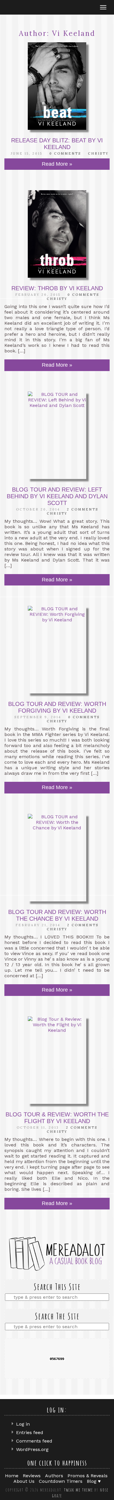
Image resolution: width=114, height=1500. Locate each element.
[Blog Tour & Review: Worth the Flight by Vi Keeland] (57, 1060)
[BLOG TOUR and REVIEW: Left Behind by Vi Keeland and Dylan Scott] (57, 435)
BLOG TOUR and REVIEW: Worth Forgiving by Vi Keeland (57, 707)
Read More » (57, 164)
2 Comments (82, 509)
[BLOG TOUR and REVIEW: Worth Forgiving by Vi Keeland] (57, 649)
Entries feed (29, 1432)
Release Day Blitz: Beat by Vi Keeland (57, 143)
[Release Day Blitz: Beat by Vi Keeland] (57, 86)
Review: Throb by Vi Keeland (57, 288)
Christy (98, 153)
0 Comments (65, 153)
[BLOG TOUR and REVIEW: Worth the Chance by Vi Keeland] (57, 857)
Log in (23, 1424)
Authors (54, 1475)
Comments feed (34, 1441)
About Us (23, 1481)
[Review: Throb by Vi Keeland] (57, 234)
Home (11, 1475)
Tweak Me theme (78, 1490)
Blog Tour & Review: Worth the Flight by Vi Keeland (57, 1117)
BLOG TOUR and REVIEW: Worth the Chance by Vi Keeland (57, 915)
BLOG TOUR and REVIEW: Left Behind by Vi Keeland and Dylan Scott (57, 496)
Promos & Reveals (88, 1475)
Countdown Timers (60, 1481)
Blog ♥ (94, 1481)
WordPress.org (32, 1449)
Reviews (32, 1475)
